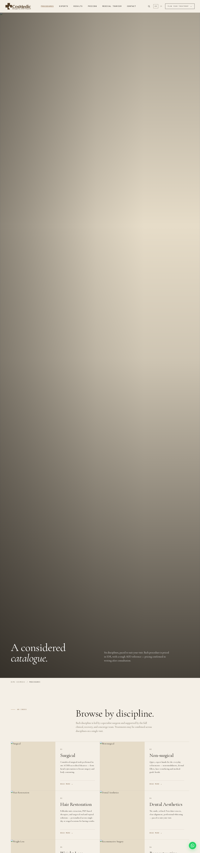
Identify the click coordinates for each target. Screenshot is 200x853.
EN (156, 6)
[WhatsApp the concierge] (192, 845)
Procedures (47, 6)
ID (161, 6)
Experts (63, 6)
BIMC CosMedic (18, 682)
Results (78, 6)
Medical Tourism (112, 6)
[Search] (149, 6)
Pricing (92, 6)
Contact (131, 6)
